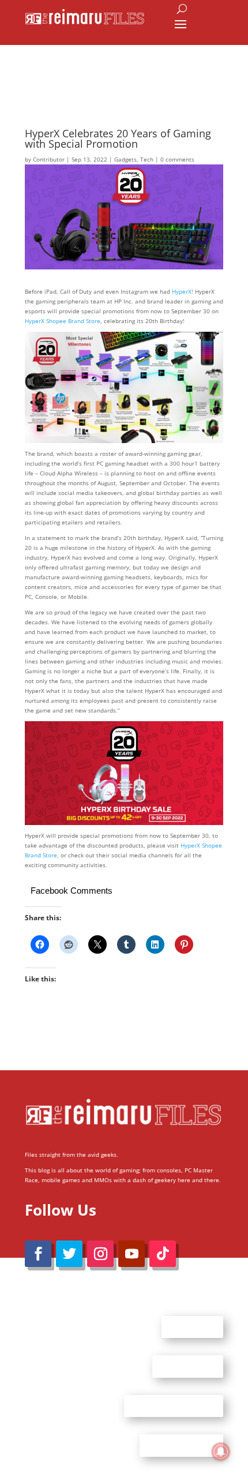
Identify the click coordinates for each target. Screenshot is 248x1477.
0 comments (177, 159)
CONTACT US (187, 1366)
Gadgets (125, 159)
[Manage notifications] (221, 1451)
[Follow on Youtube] (131, 1253)
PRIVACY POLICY (181, 1445)
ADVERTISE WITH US (173, 1405)
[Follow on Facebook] (38, 1253)
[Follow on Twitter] (69, 1253)
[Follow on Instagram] (100, 1253)
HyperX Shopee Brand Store (62, 321)
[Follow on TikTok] (162, 1253)
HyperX (181, 291)
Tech (146, 159)
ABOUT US (192, 1326)
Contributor (49, 159)
